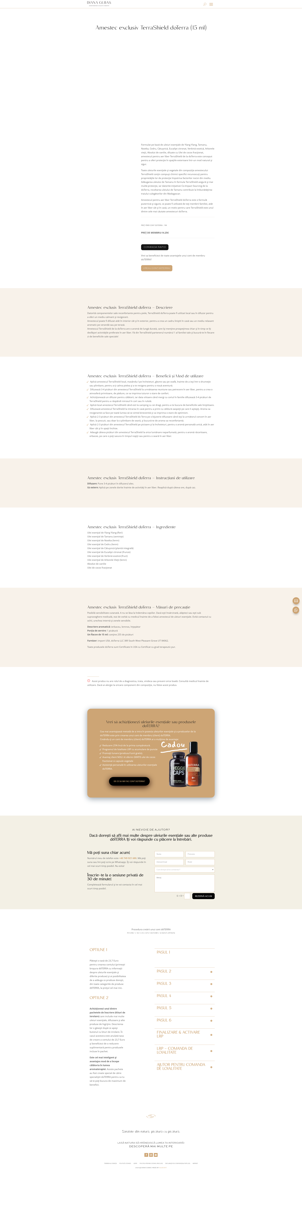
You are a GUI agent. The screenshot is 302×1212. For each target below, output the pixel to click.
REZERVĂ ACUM (203, 896)
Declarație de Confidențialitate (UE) (177, 1163)
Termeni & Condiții (110, 1163)
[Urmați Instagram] (151, 1155)
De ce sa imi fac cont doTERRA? (129, 781)
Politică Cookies (125, 1163)
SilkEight (163, 1167)
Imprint (195, 1163)
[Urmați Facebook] (146, 1155)
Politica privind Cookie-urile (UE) (151, 1163)
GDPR (135, 1163)
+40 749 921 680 (127, 858)
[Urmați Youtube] (156, 1155)
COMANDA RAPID (155, 247)
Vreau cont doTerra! (156, 268)
